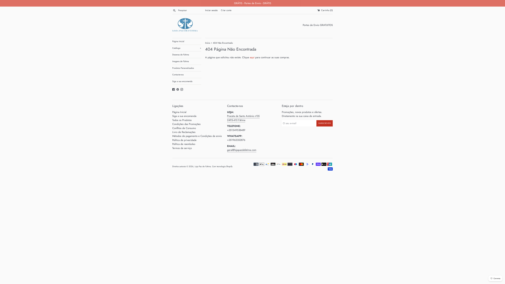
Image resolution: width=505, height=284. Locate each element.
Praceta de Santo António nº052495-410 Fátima (243, 118)
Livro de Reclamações (183, 132)
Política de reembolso (183, 144)
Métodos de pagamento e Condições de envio (197, 136)
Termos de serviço (182, 148)
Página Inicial (178, 41)
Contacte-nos (178, 74)
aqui (252, 57)
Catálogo (186, 48)
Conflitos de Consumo (184, 128)
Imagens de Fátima (180, 61)
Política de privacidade (184, 140)
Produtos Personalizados (183, 68)
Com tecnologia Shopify (222, 166)
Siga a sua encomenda (182, 81)
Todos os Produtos (182, 120)
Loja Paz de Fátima (203, 166)
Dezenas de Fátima (180, 54)
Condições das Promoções (186, 124)
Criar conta (226, 10)
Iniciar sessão (211, 10)
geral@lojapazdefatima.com (241, 150)
